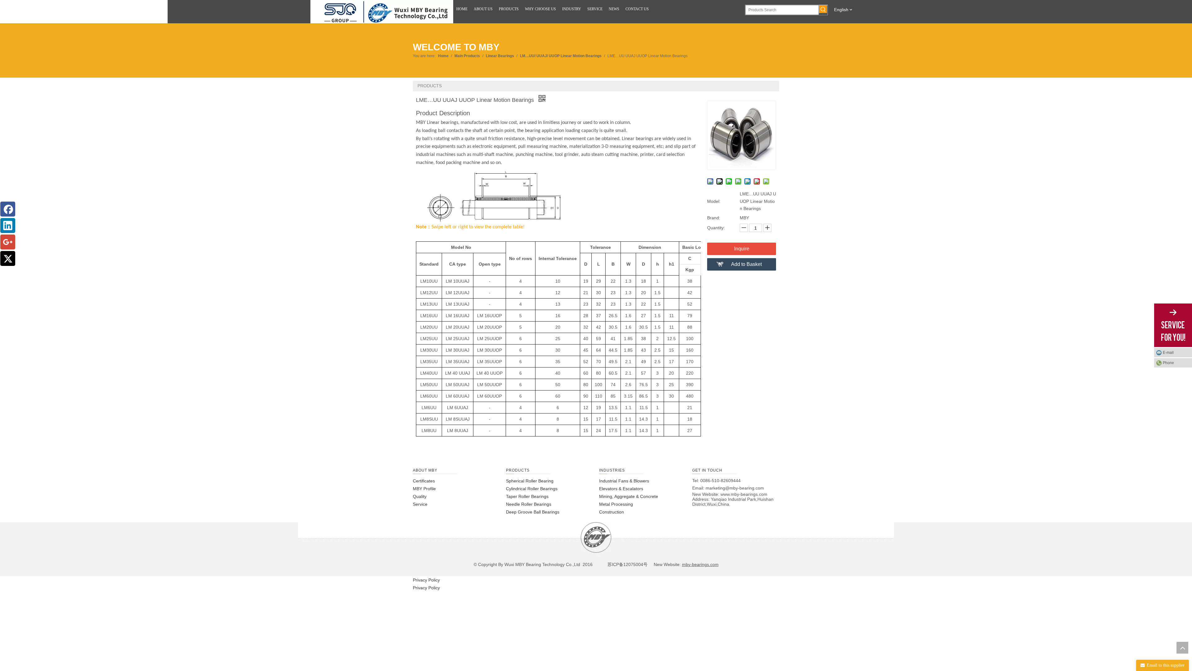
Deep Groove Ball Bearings (532, 511)
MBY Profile (424, 488)
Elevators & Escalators (621, 488)
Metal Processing (616, 504)
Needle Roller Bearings (528, 504)
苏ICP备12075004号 (627, 564)
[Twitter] (7, 258)
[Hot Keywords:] (823, 9)
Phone (1168, 363)
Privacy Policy (426, 579)
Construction (611, 511)
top (1182, 648)
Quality (420, 496)
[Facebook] (7, 209)
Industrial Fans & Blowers (624, 480)
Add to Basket (746, 264)
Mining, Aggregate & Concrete (628, 496)
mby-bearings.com (700, 564)
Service (420, 504)
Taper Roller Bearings (527, 496)
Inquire (741, 248)
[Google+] (7, 242)
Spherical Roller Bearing (529, 480)
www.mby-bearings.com (743, 494)
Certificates (424, 480)
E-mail (1168, 352)
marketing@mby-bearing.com (735, 488)
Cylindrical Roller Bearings (532, 488)
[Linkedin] (7, 225)
